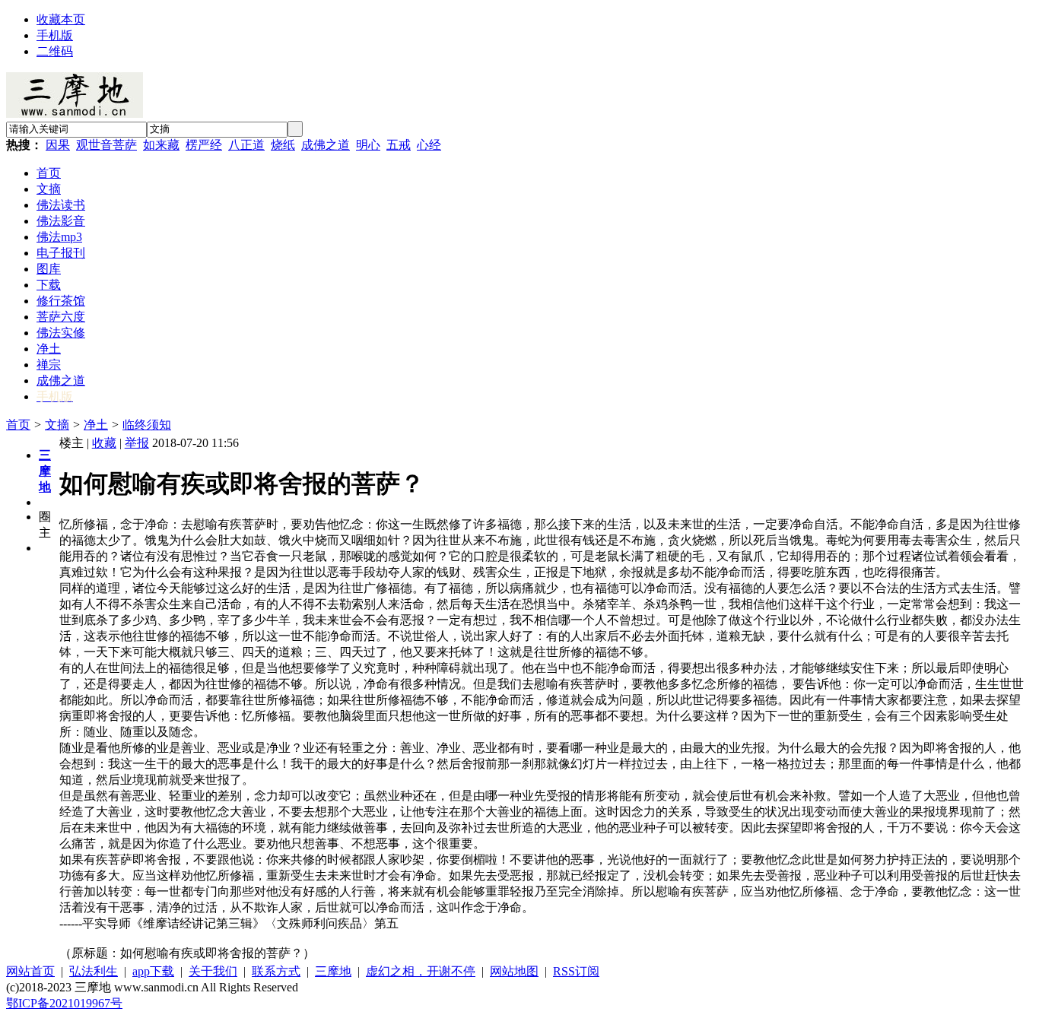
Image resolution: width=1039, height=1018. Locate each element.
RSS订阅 (576, 971)
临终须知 (146, 424)
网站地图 (514, 971)
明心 (368, 144)
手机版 (55, 35)
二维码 (55, 51)
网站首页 (30, 971)
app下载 (153, 971)
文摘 (57, 424)
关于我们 (213, 971)
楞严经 (204, 144)
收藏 (104, 442)
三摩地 (333, 971)
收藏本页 (61, 19)
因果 (58, 144)
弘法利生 (93, 971)
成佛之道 (325, 144)
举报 (137, 442)
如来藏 (161, 144)
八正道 (246, 144)
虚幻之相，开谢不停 (420, 971)
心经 (429, 144)
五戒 (398, 144)
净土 (96, 424)
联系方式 (276, 971)
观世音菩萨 (106, 144)
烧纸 (283, 144)
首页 (18, 424)
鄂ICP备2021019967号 (64, 1003)
